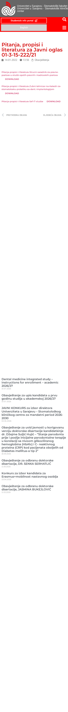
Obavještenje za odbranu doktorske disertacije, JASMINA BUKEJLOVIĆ (27, 487)
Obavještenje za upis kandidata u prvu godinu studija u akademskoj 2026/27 (29, 397)
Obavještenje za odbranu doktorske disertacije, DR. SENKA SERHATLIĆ (27, 462)
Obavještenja (42, 59)
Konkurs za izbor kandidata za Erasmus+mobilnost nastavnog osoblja (30, 475)
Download (12, 79)
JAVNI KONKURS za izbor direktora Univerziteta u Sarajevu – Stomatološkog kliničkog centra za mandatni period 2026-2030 (32, 413)
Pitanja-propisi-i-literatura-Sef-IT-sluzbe (22, 101)
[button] (58, 27)
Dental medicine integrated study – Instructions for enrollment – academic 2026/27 (30, 382)
